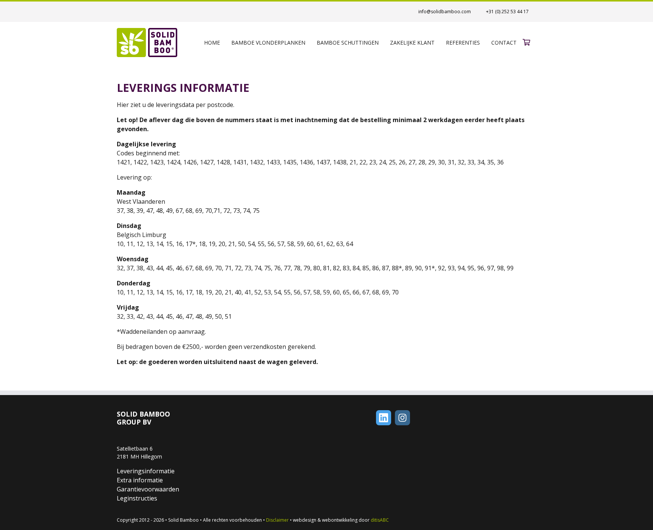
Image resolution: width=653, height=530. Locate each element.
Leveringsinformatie (146, 471)
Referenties (463, 42)
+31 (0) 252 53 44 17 (507, 11)
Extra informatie (140, 480)
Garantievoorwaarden (148, 489)
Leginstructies (137, 498)
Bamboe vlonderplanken (268, 42)
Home (212, 42)
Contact (504, 42)
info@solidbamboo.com (444, 11)
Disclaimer (277, 520)
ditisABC (380, 520)
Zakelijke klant (412, 42)
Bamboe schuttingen (348, 42)
